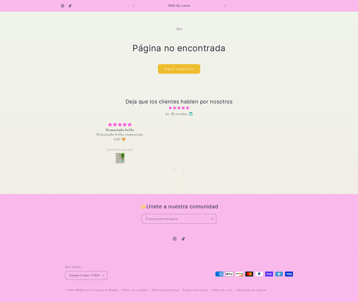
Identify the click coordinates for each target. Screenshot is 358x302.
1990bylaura (82, 290)
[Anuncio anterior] (133, 6)
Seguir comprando (179, 68)
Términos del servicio (195, 290)
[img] (179, 108)
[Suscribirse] (211, 219)
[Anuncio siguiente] (224, 6)
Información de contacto (251, 290)
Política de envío (222, 290)
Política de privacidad (165, 290)
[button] (176, 169)
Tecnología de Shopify (104, 290)
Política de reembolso (135, 290)
